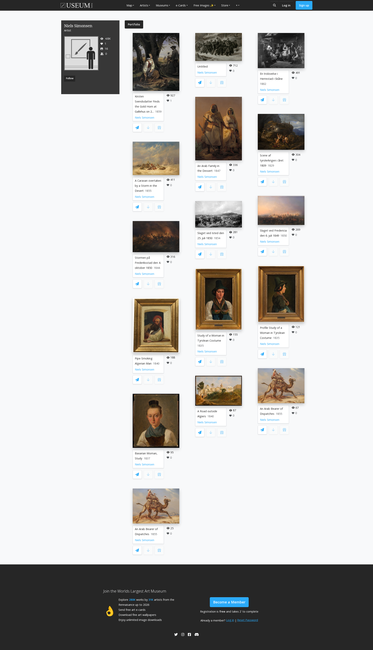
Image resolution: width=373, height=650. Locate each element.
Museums (162, 5)
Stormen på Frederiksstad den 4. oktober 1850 (148, 263)
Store (224, 5)
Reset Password (247, 620)
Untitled (202, 66)
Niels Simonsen (144, 117)
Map (129, 5)
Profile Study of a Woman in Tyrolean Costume (272, 333)
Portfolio (134, 24)
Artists (144, 5)
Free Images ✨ (203, 5)
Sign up (304, 5)
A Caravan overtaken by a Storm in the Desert (148, 186)
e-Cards (181, 5)
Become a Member (229, 602)
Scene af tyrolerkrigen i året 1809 (271, 160)
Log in (286, 5)
